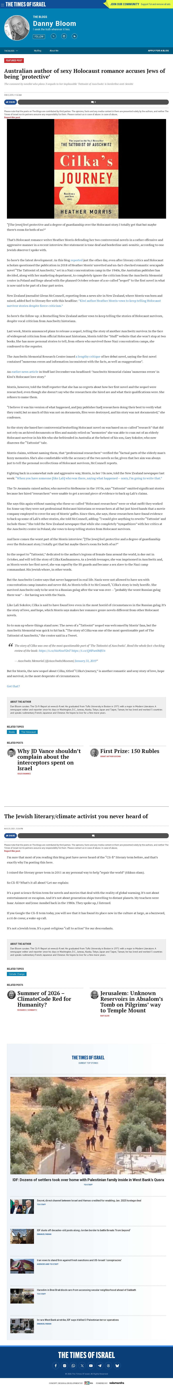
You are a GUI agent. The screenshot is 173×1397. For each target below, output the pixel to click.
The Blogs (40, 17)
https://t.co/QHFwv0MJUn (88, 651)
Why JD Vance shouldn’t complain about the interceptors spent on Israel (49, 759)
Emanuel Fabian (44, 1234)
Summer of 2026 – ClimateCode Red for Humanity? (44, 999)
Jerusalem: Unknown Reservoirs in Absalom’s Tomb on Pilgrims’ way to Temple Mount (131, 1002)
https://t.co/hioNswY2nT (55, 651)
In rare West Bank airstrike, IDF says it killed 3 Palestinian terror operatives (78, 1320)
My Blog (37, 50)
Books (12, 731)
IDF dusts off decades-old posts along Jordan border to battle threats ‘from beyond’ (83, 1230)
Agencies (41, 1264)
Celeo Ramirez (24, 774)
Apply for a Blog (158, 50)
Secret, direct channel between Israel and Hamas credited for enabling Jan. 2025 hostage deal (89, 1200)
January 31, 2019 (85, 661)
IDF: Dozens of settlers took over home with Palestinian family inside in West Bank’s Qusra (88, 1180)
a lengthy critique (88, 356)
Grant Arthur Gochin (110, 756)
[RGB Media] (89, 1382)
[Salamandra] (116, 1383)
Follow (38, 36)
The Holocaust (28, 731)
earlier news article (24, 372)
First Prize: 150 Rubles (129, 751)
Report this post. (12, 117)
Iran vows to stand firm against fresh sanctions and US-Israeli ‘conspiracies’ (79, 1260)
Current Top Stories (88, 1063)
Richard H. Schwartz (27, 1010)
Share (12, 102)
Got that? (13, 686)
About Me (54, 50)
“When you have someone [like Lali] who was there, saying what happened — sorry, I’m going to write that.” (89, 478)
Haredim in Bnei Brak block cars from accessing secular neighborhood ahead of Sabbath (86, 1290)
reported (77, 260)
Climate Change (17, 974)
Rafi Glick (104, 1016)
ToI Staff (88, 1185)
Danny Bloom (54, 24)
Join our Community (124, 4)
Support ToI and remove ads (155, 4)
